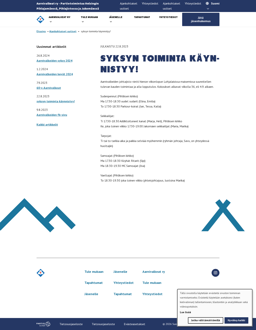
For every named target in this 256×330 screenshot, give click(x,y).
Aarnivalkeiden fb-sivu (52, 115)
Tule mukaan (89, 17)
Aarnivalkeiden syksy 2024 (54, 60)
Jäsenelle (115, 17)
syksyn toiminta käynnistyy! (56, 101)
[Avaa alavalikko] (51, 22)
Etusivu (41, 31)
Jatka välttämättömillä (205, 320)
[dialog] (214, 307)
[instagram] (215, 273)
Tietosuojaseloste (71, 324)
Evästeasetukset (134, 324)
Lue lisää (185, 312)
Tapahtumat (142, 17)
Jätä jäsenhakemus (201, 19)
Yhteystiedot (150, 3)
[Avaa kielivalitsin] (208, 9)
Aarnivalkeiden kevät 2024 (55, 74)
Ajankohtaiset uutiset (62, 31)
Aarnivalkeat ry (59, 17)
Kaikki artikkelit (47, 124)
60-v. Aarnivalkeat (49, 88)
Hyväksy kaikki (236, 320)
